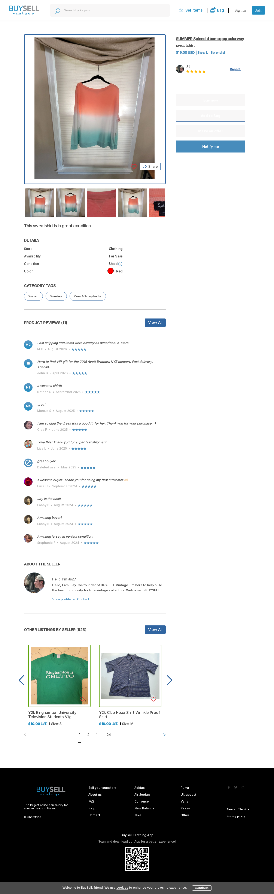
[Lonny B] (28, 500)
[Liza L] (28, 444)
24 (109, 735)
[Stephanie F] (28, 538)
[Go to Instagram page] (242, 786)
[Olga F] (28, 425)
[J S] (34, 583)
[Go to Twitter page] (236, 786)
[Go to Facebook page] (229, 786)
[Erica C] (28, 481)
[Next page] (161, 735)
